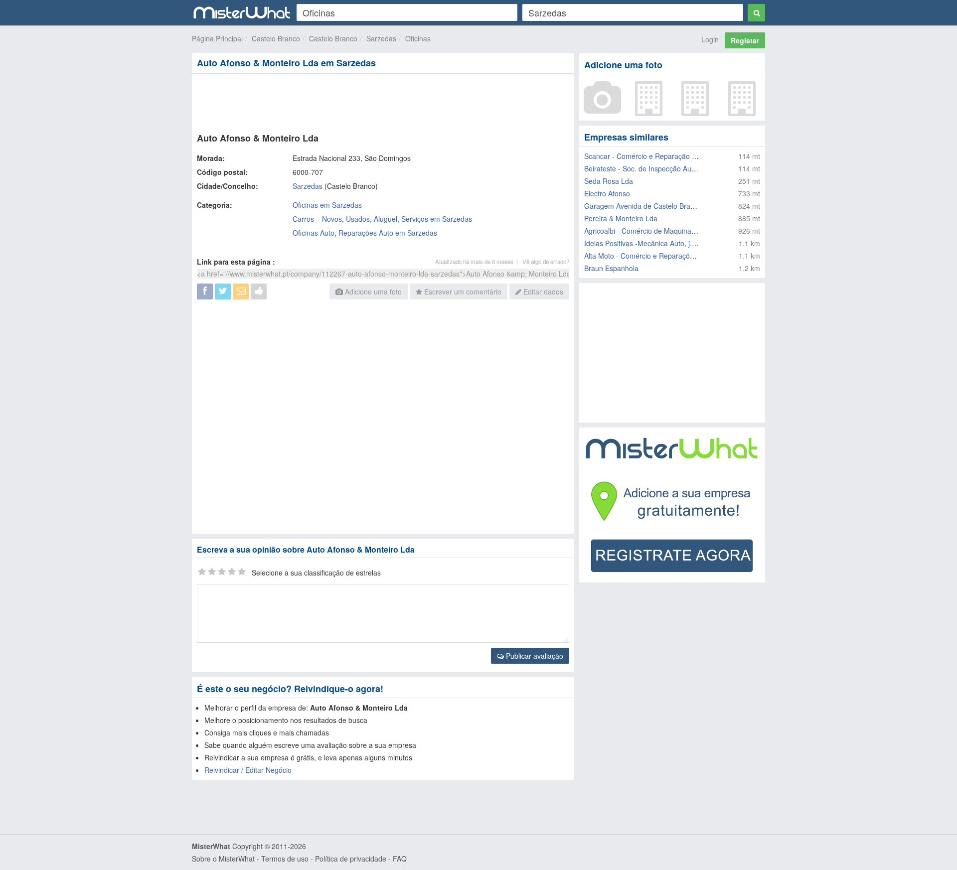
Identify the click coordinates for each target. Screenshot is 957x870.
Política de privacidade (350, 859)
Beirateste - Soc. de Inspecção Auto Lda (647, 168)
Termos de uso (285, 859)
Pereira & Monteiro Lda (620, 218)
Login (710, 39)
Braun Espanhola (611, 268)
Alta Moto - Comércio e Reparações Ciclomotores (662, 256)
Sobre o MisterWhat (223, 859)
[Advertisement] (382, 101)
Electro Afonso (607, 193)
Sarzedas (381, 38)
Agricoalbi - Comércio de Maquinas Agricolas (655, 231)
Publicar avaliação (533, 656)
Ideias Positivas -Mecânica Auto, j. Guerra (650, 243)
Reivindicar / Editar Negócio (248, 770)
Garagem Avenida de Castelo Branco (643, 206)
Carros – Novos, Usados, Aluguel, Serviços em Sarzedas (382, 219)
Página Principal (217, 38)
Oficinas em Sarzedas (327, 205)
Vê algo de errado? (545, 262)
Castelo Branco (276, 38)
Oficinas (418, 38)
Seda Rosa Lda (608, 181)
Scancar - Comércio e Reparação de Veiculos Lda (663, 156)
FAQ (400, 859)
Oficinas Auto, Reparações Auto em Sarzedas (365, 233)
